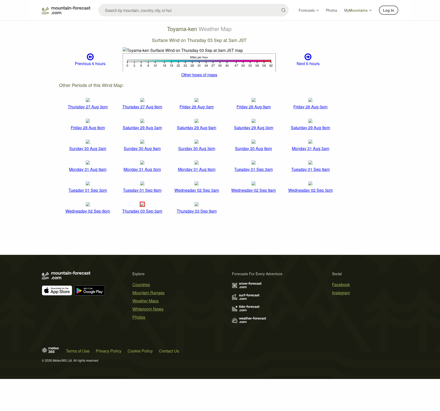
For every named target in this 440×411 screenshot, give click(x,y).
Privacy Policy (108, 351)
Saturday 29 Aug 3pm (253, 127)
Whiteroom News (147, 309)
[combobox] (193, 10)
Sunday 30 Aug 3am (87, 148)
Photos (331, 10)
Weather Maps (145, 301)
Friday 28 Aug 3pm (310, 107)
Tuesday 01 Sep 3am (253, 169)
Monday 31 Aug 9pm (196, 169)
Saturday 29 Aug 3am (142, 127)
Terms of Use (78, 351)
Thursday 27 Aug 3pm (88, 107)
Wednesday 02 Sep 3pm (310, 190)
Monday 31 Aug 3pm (142, 169)
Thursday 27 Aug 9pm (142, 107)
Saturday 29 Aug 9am (196, 127)
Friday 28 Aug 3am (197, 107)
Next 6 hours (308, 63)
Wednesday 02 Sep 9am (253, 190)
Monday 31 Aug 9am (87, 169)
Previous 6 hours (90, 63)
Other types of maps (199, 75)
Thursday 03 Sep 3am (142, 211)
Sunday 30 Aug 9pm (253, 148)
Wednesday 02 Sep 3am (196, 190)
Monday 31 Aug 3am (310, 148)
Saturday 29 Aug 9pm (310, 127)
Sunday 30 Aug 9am (142, 148)
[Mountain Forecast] (66, 10)
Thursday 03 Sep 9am (197, 211)
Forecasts (307, 10)
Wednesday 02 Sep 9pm (87, 211)
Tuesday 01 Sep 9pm (142, 190)
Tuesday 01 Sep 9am (310, 169)
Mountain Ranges (148, 293)
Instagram (341, 293)
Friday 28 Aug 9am (254, 107)
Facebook (341, 284)
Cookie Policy (140, 351)
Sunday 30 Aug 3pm (196, 148)
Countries (141, 284)
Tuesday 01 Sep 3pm (87, 190)
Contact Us (169, 351)
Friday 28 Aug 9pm (88, 127)
